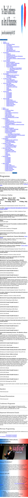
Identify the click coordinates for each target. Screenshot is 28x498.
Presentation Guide (10, 85)
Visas (7, 88)
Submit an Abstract (10, 62)
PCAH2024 (9, 95)
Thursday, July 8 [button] (10, 201)
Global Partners (10, 105)
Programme (6, 52)
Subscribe (8, 89)
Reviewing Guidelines (11, 65)
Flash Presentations (11, 57)
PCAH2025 (9, 93)
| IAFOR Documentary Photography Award (13, 494)
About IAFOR (6, 98)
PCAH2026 (9, 92)
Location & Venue (7, 78)
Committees (9, 45)
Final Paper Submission (12, 71)
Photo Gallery (9, 47)
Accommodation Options (12, 81)
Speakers (8, 53)
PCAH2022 (9, 97)
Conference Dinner (10, 55)
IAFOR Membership (11, 76)
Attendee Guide (10, 84)
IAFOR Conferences (11, 101)
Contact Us (9, 90)
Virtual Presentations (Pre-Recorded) (16, 135)
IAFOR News (9, 99)
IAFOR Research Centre (12, 102)
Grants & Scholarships (11, 64)
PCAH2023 (9, 96)
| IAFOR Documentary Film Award (10, 495)
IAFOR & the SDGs (10, 104)
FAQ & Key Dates (7, 83)
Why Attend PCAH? (10, 50)
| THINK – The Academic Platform (11, 492)
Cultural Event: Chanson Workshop (14, 56)
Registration (6, 73)
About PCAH (6, 43)
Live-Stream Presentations (16, 68)
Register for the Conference (12, 75)
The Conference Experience (12, 46)
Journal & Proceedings (11, 72)
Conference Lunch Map (11, 82)
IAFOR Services (10, 103)
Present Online (9, 66)
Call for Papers (6, 60)
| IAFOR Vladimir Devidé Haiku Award (11, 496)
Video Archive (9, 49)
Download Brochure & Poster (13, 51)
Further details (24, 245)
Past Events (6, 91)
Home (4, 42)
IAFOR (4, 491)
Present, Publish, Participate (12, 63)
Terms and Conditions (11, 77)
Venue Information (10, 79)
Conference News (10, 44)
